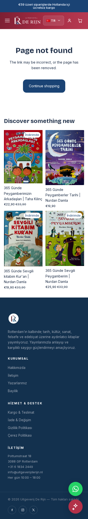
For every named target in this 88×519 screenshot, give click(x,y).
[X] (33, 510)
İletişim (13, 375)
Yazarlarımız (17, 383)
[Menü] (7, 20)
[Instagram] (23, 510)
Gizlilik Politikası (20, 428)
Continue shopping (44, 86)
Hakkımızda (16, 368)
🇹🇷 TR (50, 20)
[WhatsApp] (75, 489)
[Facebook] (12, 510)
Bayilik (13, 391)
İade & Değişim (19, 420)
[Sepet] (80, 20)
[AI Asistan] (75, 506)
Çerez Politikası (20, 435)
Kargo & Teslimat (21, 412)
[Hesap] (69, 20)
